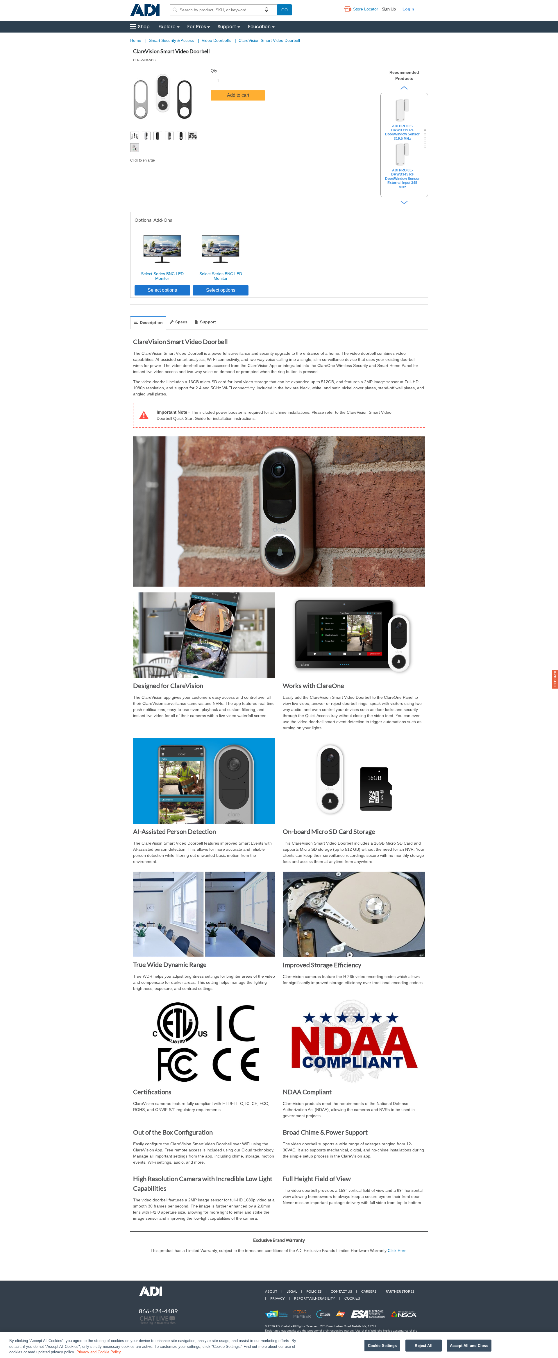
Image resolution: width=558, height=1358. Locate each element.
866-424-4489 (158, 1310)
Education (259, 26)
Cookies (352, 1298)
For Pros (196, 26)
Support (227, 26)
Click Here (397, 1250)
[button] (555, 679)
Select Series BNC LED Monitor (162, 276)
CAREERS (368, 1291)
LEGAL (292, 1291)
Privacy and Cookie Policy (98, 1352)
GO (284, 10)
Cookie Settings (382, 1345)
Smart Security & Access (172, 40)
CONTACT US (341, 1291)
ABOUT (271, 1291)
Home (135, 40)
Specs (181, 322)
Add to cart (238, 95)
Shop (144, 26)
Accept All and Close (469, 1345)
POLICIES (313, 1291)
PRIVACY (277, 1298)
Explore (167, 26)
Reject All (423, 1345)
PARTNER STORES (400, 1291)
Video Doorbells (217, 40)
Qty (214, 71)
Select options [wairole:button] (162, 290)
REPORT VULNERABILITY (314, 1298)
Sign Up (389, 8)
